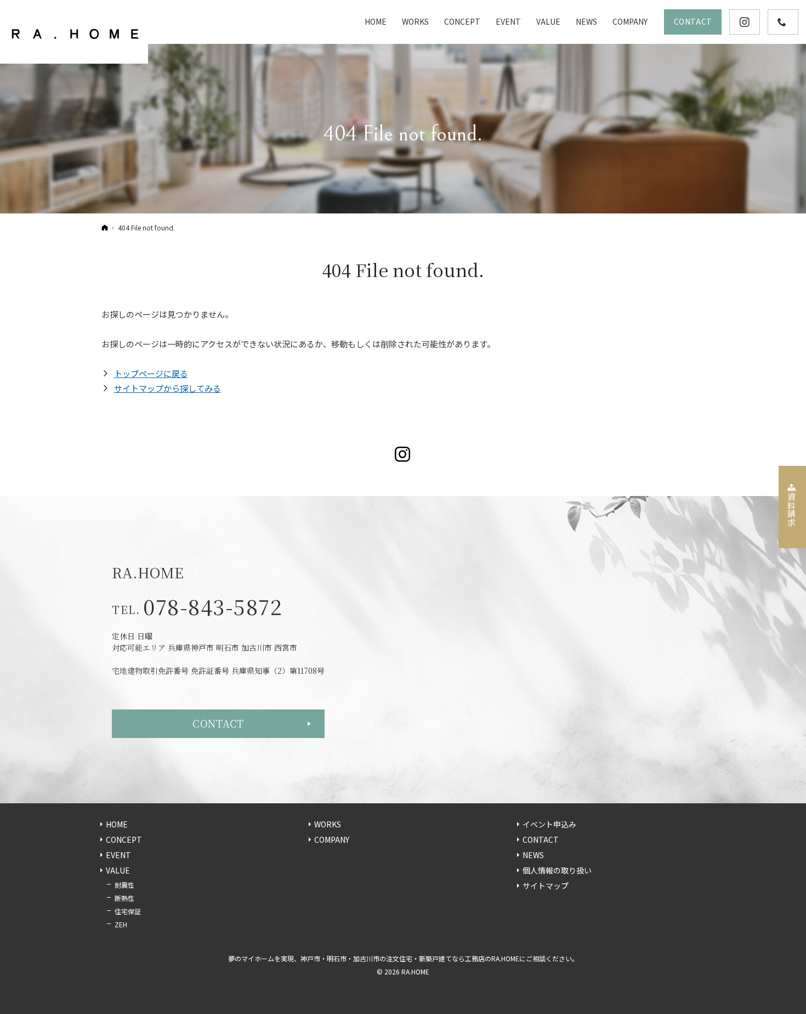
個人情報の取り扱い (557, 871)
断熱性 (124, 898)
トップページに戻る (151, 373)
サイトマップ (546, 886)
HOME (117, 825)
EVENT (118, 855)
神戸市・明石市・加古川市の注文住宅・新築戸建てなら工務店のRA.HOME (409, 958)
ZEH (121, 924)
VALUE (118, 871)
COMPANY (331, 840)
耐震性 (124, 885)
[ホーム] (104, 227)
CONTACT (218, 723)
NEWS (533, 855)
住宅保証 (128, 911)
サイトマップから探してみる (167, 388)
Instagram (403, 454)
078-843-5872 (212, 606)
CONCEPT (124, 840)
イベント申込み (549, 825)
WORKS (327, 825)
